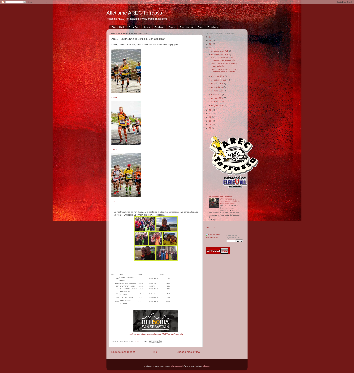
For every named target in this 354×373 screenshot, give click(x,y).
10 (210, 121)
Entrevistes (212, 27)
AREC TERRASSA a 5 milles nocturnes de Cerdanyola (223, 59)
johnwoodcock (177, 366)
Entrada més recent (123, 351)
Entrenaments (186, 27)
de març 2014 (217, 98)
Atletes (147, 27)
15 (210, 44)
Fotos (200, 27)
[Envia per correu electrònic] (150, 341)
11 (210, 117)
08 (210, 128)
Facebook (159, 27)
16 (210, 40)
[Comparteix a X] (155, 341)
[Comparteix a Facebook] (158, 341)
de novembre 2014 (219, 55)
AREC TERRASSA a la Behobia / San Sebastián (225, 65)
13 (210, 110)
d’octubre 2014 (218, 76)
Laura (114, 149)
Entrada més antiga (188, 351)
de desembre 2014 (219, 51)
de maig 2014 (217, 91)
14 (210, 48)
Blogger (206, 366)
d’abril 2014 (216, 95)
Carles (114, 97)
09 (210, 125)
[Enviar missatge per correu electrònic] (145, 341)
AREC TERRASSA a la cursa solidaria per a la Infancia (223, 70)
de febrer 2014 (218, 102)
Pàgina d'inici (118, 27)
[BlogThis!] (153, 341)
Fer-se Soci (133, 27)
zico (113, 201)
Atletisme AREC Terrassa (134, 13)
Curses (172, 27)
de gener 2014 (218, 105)
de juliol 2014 (217, 84)
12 (210, 114)
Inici (155, 351)
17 (210, 37)
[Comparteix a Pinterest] (160, 341)
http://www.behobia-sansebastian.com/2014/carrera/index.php (155, 334)
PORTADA (210, 228)
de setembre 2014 (219, 80)
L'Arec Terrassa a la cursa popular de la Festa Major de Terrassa (230, 201)
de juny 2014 (217, 87)
